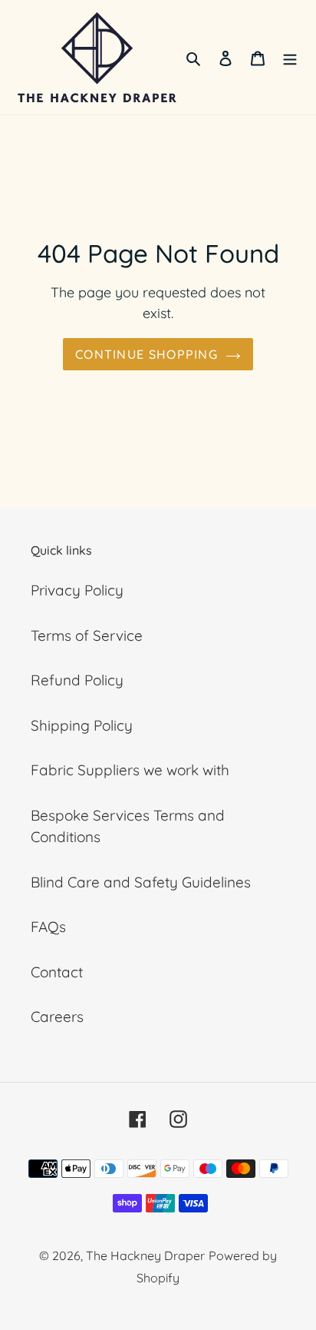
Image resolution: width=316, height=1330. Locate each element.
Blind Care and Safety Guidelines (141, 882)
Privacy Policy (77, 590)
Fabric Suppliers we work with (130, 770)
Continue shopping (146, 354)
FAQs (48, 926)
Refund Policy (77, 680)
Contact (57, 972)
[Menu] (290, 57)
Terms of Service (87, 635)
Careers (57, 1016)
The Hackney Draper (145, 1255)
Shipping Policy (82, 725)
